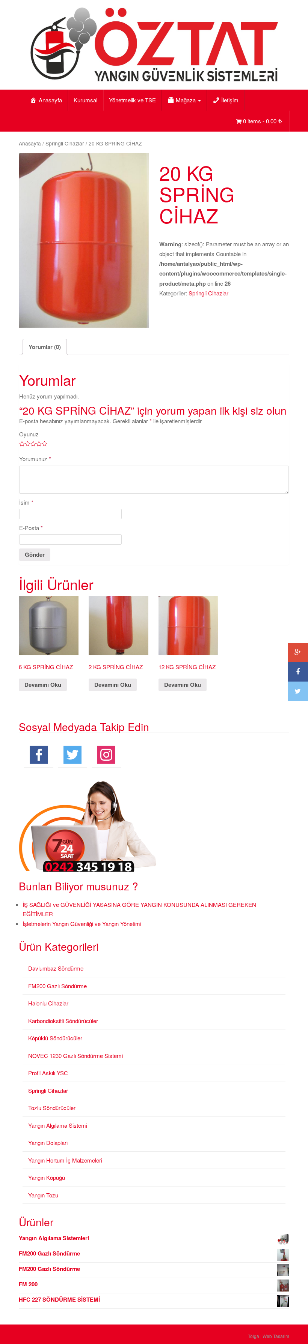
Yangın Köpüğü (46, 1177)
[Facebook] (298, 672)
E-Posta (31, 528)
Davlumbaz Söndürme (55, 968)
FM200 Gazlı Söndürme (57, 986)
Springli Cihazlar (64, 143)
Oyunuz (29, 434)
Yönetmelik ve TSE (132, 100)
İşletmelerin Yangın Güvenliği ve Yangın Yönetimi (82, 923)
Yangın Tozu (43, 1195)
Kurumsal (85, 100)
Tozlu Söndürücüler (51, 1108)
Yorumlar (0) (45, 347)
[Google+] (298, 652)
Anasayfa (30, 143)
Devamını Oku (42, 684)
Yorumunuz (35, 459)
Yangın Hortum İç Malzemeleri (65, 1160)
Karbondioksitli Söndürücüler (63, 1021)
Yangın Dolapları (48, 1142)
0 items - (260, 121)
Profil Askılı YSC (48, 1073)
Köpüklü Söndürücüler (55, 1038)
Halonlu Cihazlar (48, 1003)
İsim (26, 502)
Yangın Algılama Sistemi (57, 1125)
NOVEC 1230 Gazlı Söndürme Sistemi (75, 1055)
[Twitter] (298, 691)
